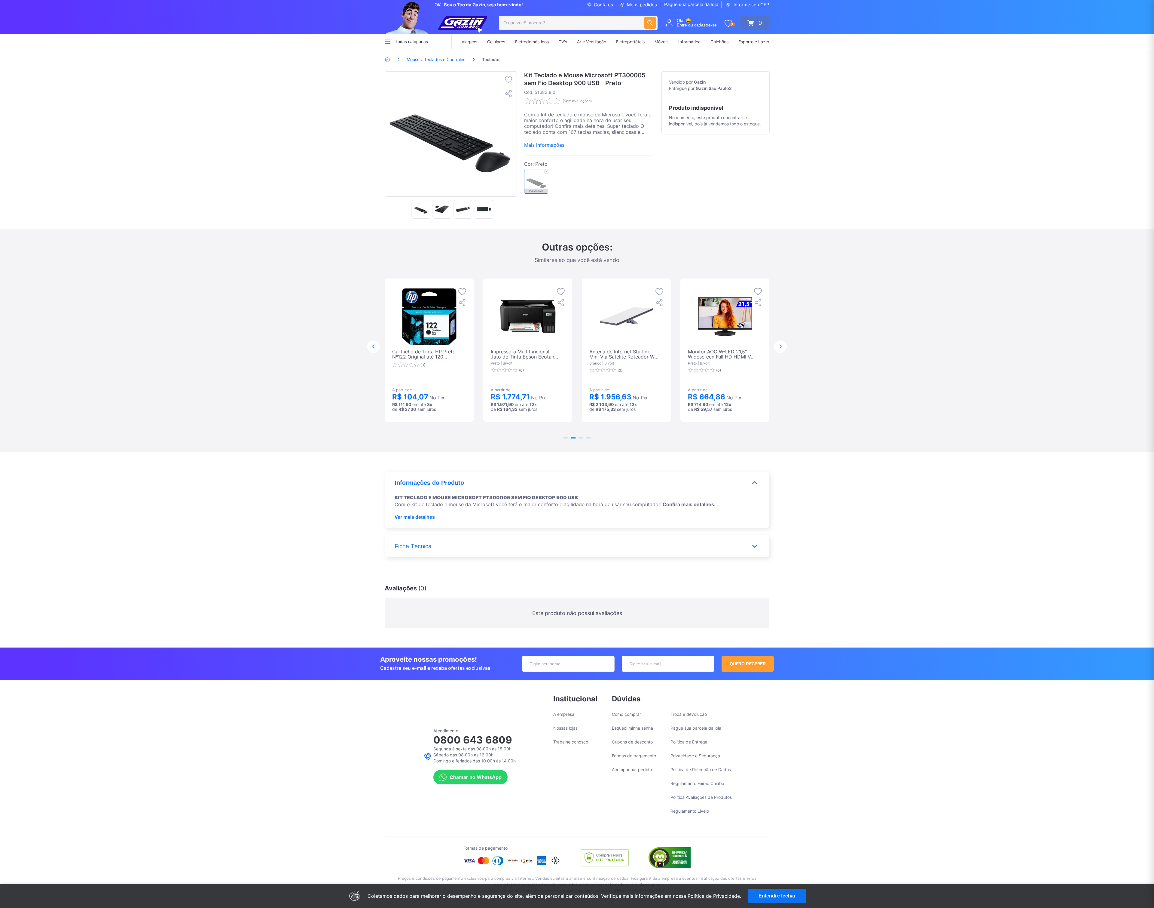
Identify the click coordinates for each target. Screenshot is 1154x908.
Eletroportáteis (630, 41)
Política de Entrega (688, 741)
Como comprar (626, 714)
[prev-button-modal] (373, 346)
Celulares (496, 41)
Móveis (661, 41)
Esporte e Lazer (753, 41)
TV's (563, 41)
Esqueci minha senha (632, 728)
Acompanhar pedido (632, 769)
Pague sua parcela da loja (691, 4)
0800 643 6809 (472, 740)
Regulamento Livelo (689, 811)
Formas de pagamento (634, 755)
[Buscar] (650, 23)
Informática (689, 41)
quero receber (748, 663)
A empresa (563, 714)
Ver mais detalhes (415, 517)
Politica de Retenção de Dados (700, 769)
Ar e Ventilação (591, 41)
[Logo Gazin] (463, 24)
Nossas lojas (565, 728)
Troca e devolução (688, 714)
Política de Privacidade (714, 896)
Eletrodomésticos (532, 41)
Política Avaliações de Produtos (701, 797)
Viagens (469, 41)
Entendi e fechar (777, 895)
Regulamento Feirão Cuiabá (697, 783)
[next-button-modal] (780, 346)
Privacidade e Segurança (695, 755)
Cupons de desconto (632, 741)
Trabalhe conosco (570, 741)
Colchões (719, 41)
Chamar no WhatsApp (476, 777)
